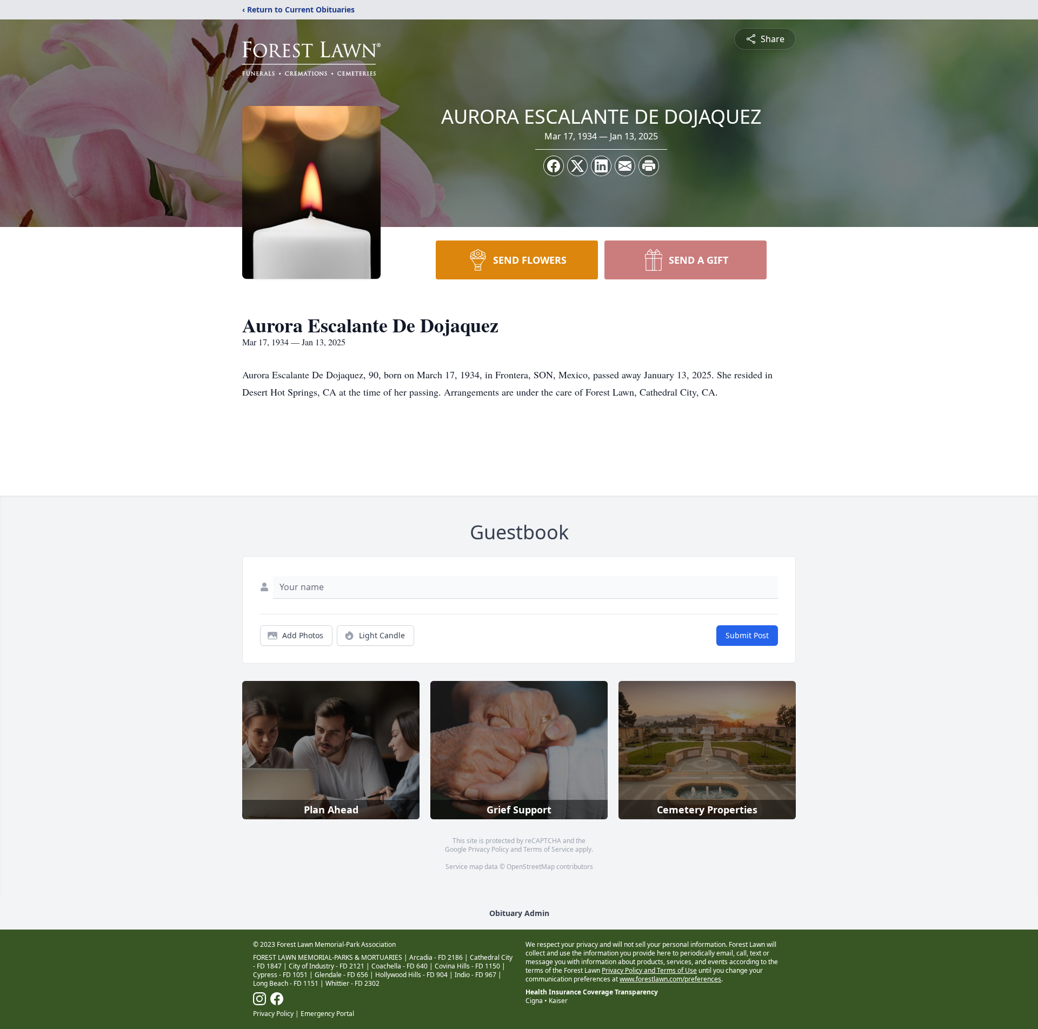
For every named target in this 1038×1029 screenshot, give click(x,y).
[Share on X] (577, 166)
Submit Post (747, 635)
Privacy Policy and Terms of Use (649, 970)
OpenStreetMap (531, 866)
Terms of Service (548, 849)
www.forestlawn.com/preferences (670, 979)
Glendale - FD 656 (341, 974)
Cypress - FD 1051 (280, 974)
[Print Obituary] (648, 166)
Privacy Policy (488, 849)
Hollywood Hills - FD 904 (411, 974)
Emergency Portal (327, 1013)
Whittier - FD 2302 (352, 983)
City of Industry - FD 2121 (326, 966)
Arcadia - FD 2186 (436, 957)
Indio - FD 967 (475, 974)
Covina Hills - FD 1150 (467, 966)
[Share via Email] (625, 166)
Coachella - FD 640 (399, 966)
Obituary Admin (519, 913)
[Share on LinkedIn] (601, 166)
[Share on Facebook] (553, 166)
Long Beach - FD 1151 (285, 983)
